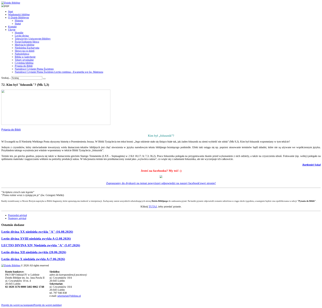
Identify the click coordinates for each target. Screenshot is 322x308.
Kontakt (12, 26)
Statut (18, 23)
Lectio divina (22, 35)
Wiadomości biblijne (19, 14)
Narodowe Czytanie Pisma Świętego (34, 68)
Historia (19, 20)
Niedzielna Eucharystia (27, 47)
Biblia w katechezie (25, 56)
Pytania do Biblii (24, 65)
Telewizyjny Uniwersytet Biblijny (33, 38)
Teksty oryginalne (24, 59)
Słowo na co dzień (24, 50)
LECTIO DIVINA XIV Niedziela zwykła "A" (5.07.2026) (40, 245)
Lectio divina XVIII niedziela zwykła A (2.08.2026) (36, 238)
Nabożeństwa (22, 53)
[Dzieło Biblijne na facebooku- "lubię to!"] (161, 177)
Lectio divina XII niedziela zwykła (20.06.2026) (33, 252)
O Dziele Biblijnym (18, 17)
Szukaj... (6, 77)
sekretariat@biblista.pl (69, 295)
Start (10, 11)
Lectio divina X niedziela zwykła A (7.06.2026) (33, 259)
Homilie (19, 32)
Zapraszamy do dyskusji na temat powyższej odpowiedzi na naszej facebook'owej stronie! (161, 183)
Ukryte (11, 29)
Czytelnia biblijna (24, 62)
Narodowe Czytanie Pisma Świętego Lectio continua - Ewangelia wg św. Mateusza (59, 71)
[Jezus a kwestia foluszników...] (55, 124)
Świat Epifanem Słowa (27, 41)
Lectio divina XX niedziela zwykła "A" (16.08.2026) (37, 231)
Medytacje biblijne (24, 44)
